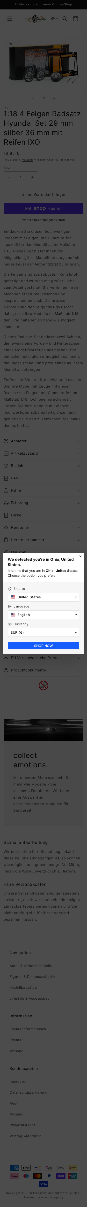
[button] (43, 597)
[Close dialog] (80, 556)
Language (21, 606)
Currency (21, 624)
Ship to (19, 589)
